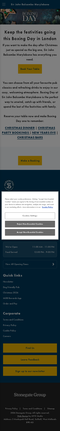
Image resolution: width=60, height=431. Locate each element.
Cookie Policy (47, 207)
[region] (29, 215)
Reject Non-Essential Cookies (30, 224)
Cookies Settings (30, 216)
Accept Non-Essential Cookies (30, 232)
